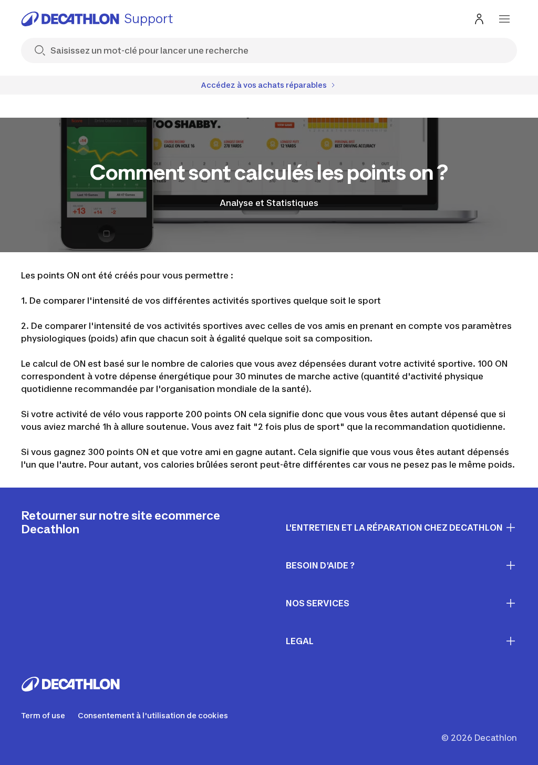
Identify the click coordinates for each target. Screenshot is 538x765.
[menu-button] (504, 19)
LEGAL (300, 641)
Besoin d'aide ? (320, 565)
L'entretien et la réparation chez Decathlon (394, 527)
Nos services (317, 603)
